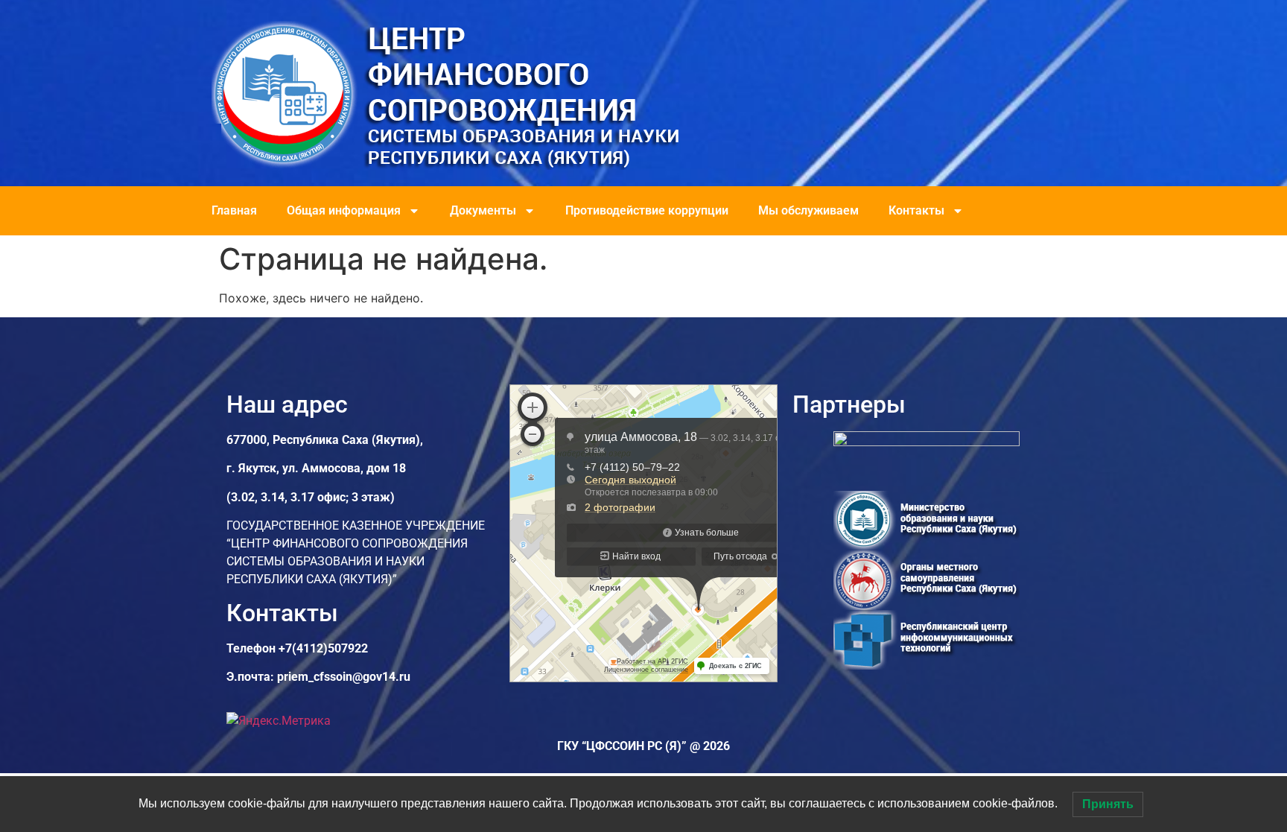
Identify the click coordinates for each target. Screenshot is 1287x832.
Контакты (916, 210)
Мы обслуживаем (808, 210)
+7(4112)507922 (323, 648)
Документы (483, 210)
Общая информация (344, 210)
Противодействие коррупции (646, 210)
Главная (234, 210)
